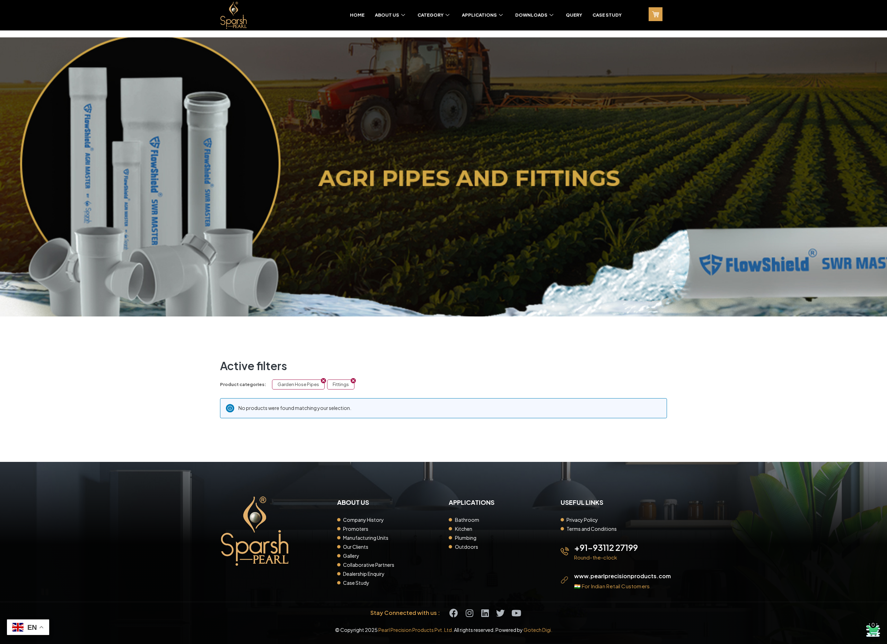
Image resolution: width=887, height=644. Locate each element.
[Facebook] (454, 613)
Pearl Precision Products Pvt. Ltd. (415, 630)
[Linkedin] (485, 613)
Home (357, 15)
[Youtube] (516, 613)
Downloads (531, 15)
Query (574, 15)
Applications (479, 15)
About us (387, 15)
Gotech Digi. (538, 630)
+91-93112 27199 (606, 547)
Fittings (341, 384)
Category (431, 15)
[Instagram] (469, 613)
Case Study (607, 15)
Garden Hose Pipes (298, 384)
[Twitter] (500, 613)
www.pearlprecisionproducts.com (622, 576)
